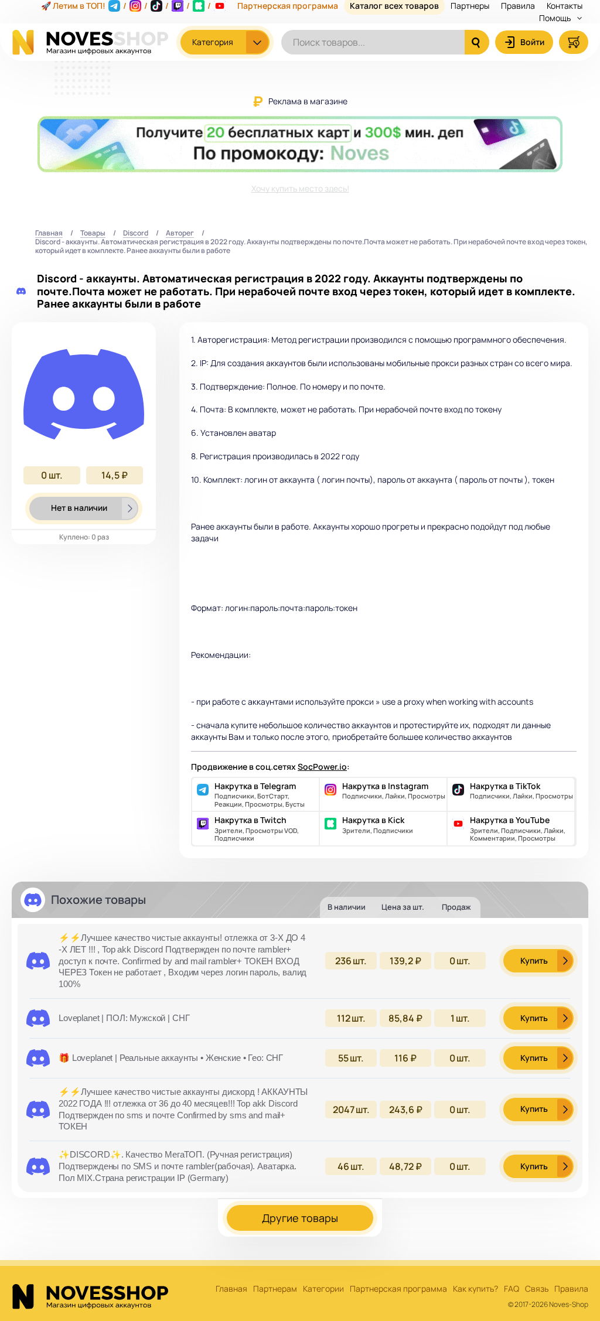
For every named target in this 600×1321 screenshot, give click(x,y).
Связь (536, 1289)
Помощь (555, 17)
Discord (135, 233)
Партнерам (275, 1289)
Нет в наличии (79, 507)
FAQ (511, 1289)
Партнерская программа (398, 1289)
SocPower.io (322, 766)
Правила (571, 1289)
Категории (323, 1289)
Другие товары (300, 1218)
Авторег (180, 233)
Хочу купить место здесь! (300, 188)
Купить (534, 960)
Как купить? (475, 1289)
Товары (92, 233)
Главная (49, 233)
